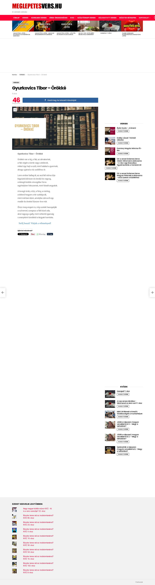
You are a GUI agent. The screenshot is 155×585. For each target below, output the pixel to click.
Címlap (16, 18)
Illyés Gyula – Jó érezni (126, 128)
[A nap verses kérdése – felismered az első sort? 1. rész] (110, 404)
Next (142, 29)
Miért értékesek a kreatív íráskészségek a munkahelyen (130, 412)
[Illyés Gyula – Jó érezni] (110, 131)
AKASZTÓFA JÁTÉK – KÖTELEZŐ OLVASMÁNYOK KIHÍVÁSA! (21, 34)
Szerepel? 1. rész (106, 33)
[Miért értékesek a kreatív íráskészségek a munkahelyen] (110, 414)
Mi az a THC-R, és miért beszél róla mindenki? (86, 33)
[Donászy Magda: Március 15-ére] (110, 151)
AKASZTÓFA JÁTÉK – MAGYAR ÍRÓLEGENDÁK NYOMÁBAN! (44, 33)
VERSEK (25, 18)
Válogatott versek (107, 18)
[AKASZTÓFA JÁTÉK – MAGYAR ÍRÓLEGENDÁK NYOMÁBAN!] (45, 26)
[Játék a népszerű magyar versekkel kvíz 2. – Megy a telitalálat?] (110, 437)
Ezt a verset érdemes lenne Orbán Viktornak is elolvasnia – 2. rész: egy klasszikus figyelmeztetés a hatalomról (129, 162)
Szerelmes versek (39, 18)
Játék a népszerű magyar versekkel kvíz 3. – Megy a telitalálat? (128, 424)
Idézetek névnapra (127, 18)
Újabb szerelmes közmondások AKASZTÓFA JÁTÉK (131, 34)
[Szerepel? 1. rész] (110, 26)
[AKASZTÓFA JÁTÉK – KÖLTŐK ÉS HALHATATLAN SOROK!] (67, 26)
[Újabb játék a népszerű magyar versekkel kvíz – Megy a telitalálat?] (110, 450)
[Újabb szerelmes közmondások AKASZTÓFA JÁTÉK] (132, 26)
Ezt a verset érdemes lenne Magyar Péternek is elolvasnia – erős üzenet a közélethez (129, 175)
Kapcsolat (144, 18)
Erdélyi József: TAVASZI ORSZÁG (126, 139)
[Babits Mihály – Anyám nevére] (2, 292)
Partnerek (139, 582)
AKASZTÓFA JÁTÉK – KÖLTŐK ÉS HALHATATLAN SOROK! (66, 33)
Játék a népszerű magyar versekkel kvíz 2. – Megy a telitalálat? (128, 436)
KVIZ (72, 18)
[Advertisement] (77, 55)
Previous (13, 29)
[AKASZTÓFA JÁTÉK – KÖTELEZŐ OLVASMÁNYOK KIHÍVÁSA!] (23, 26)
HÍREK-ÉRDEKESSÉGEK (58, 18)
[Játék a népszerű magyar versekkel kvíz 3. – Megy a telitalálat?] (110, 425)
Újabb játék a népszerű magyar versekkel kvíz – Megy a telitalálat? (129, 449)
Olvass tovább (123, 131)
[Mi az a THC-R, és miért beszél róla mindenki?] (88, 26)
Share (15, 109)
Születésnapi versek (86, 18)
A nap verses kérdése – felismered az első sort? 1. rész (129, 402)
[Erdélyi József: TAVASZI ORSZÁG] (110, 141)
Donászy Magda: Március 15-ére (129, 149)
